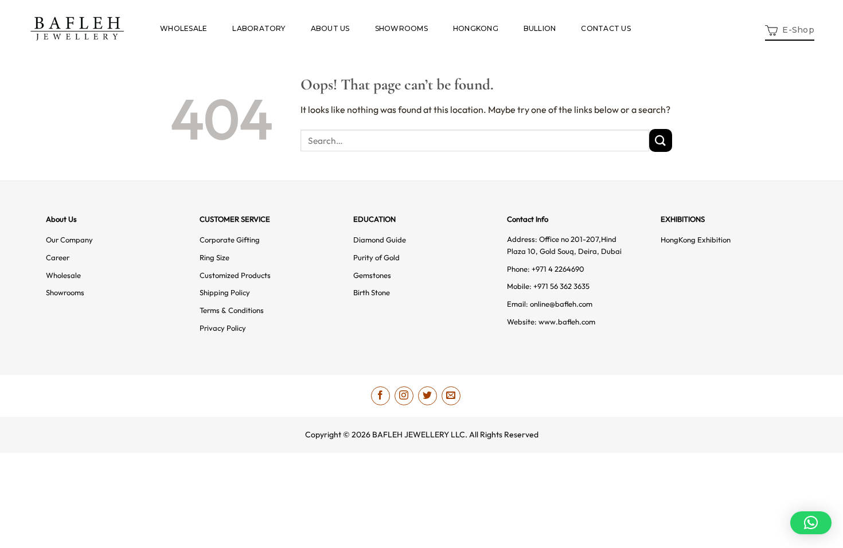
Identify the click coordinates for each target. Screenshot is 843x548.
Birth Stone (371, 292)
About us (330, 28)
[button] (789, 28)
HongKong (475, 28)
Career (57, 257)
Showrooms (401, 28)
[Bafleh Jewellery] (77, 28)
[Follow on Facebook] (380, 395)
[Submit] (660, 140)
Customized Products (235, 275)
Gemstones (372, 275)
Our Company (69, 239)
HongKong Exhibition (696, 239)
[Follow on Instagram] (404, 395)
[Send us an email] (451, 395)
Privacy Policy (223, 327)
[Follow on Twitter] (427, 395)
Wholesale (63, 275)
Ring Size (214, 257)
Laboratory (258, 28)
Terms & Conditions (232, 310)
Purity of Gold (376, 257)
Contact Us (605, 28)
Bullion (540, 28)
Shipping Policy (225, 292)
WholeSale (183, 28)
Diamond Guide (379, 239)
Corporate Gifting (230, 239)
